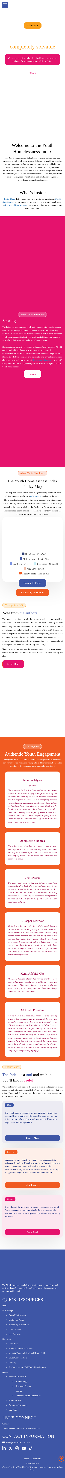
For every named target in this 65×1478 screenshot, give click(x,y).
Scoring (19, 1391)
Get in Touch (32, 1232)
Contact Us (32, 25)
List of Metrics (15, 1329)
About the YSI (15, 1400)
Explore (32, 73)
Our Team (13, 1410)
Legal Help (13, 1343)
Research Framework (17, 1377)
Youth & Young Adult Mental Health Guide (27, 1353)
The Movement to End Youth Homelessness (27, 1367)
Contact (5, 1424)
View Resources (32, 1185)
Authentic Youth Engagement (28, 1395)
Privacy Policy (32, 1463)
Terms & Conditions (32, 1458)
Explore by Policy (32, 583)
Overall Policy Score (17, 1315)
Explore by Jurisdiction (32, 592)
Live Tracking (15, 1334)
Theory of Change (23, 1386)
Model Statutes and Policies (20, 1348)
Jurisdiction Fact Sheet (43, 360)
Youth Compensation (18, 1358)
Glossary (12, 1362)
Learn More (13, 664)
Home (4, 1305)
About (5, 1372)
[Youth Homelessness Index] (32, 11)
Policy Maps (7, 1310)
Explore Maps (32, 1138)
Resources (6, 1339)
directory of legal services (15, 205)
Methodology (22, 1381)
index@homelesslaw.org (17, 1442)
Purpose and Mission (18, 1405)
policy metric (36, 496)
